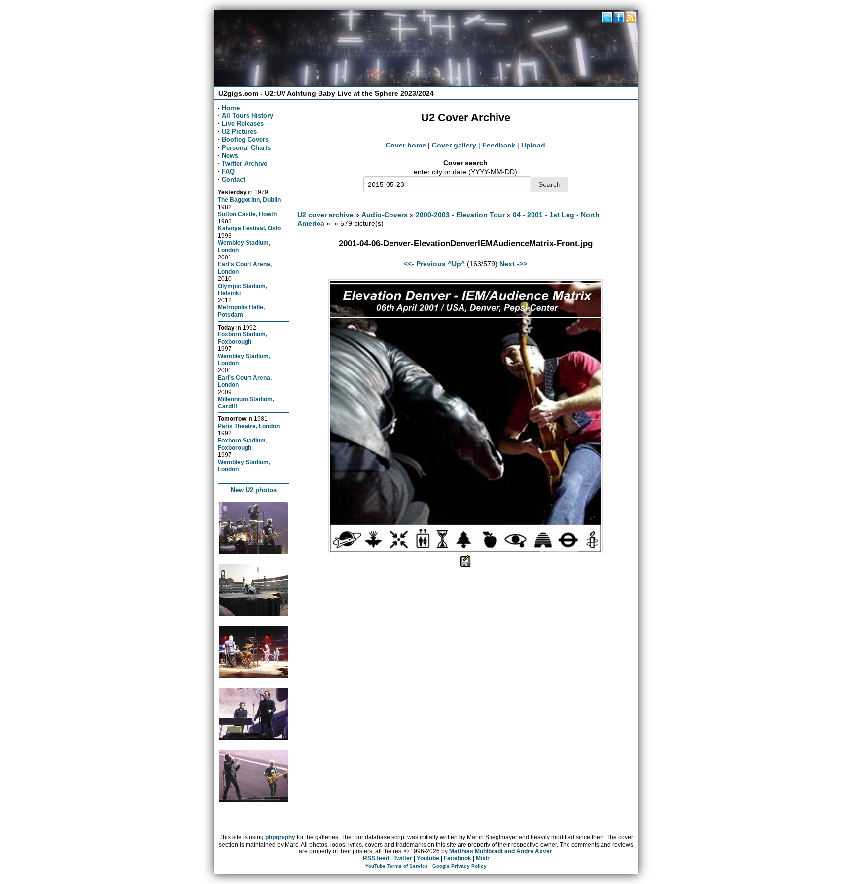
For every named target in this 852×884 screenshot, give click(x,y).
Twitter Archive (244, 163)
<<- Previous (425, 264)
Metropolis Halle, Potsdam (241, 311)
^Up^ (456, 264)
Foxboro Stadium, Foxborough (242, 338)
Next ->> (513, 264)
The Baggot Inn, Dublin (249, 199)
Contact (233, 179)
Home (231, 107)
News (230, 155)
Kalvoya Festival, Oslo (249, 228)
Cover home (406, 145)
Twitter (402, 858)
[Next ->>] (465, 551)
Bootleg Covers (245, 139)
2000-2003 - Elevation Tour (460, 215)
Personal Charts (246, 147)
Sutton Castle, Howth (247, 214)
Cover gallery (454, 145)
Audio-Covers (384, 215)
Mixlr (483, 858)
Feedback (498, 145)
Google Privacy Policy (459, 866)
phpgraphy (280, 837)
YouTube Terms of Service (396, 866)
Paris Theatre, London (249, 426)
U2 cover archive (325, 215)
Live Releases (243, 123)
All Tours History (247, 115)
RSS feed (376, 858)
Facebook (457, 858)
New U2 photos (254, 490)
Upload (533, 145)
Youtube (428, 858)
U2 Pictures (239, 131)
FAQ (228, 171)
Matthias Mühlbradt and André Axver (500, 851)
